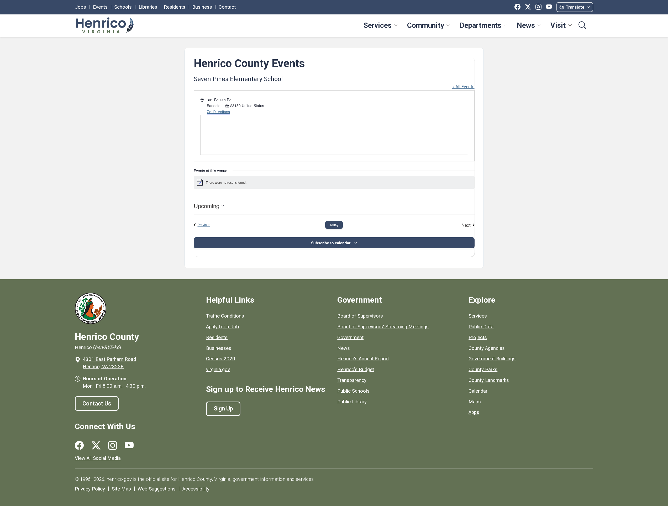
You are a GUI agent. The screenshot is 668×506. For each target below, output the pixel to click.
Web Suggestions (157, 489)
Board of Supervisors (360, 316)
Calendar (478, 391)
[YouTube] (549, 7)
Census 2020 (220, 359)
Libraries (148, 7)
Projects (478, 337)
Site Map (121, 489)
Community (425, 25)
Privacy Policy (90, 489)
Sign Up (223, 408)
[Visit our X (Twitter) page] (96, 445)
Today (334, 225)
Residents (174, 7)
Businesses (218, 348)
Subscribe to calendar (330, 242)
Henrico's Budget (355, 369)
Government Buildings (492, 359)
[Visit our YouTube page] (129, 445)
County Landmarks (489, 380)
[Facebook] (517, 7)
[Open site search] (582, 25)
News (526, 25)
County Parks (483, 369)
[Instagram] (538, 7)
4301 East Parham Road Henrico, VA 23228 (109, 363)
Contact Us (96, 403)
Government (350, 337)
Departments (480, 25)
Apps (474, 412)
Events (100, 7)
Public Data (481, 327)
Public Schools (353, 391)
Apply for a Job (222, 327)
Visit (558, 25)
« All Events (463, 86)
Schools (123, 7)
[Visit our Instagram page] (112, 445)
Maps (475, 402)
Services (378, 25)
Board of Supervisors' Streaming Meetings (383, 327)
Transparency (351, 380)
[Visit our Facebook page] (79, 445)
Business (202, 7)
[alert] (334, 182)
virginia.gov (218, 369)
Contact (227, 7)
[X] (528, 7)
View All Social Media (98, 458)
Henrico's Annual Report (363, 359)
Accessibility (195, 489)
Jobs (80, 7)
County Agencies (487, 348)
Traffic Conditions (225, 316)
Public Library (352, 402)
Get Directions (218, 112)
